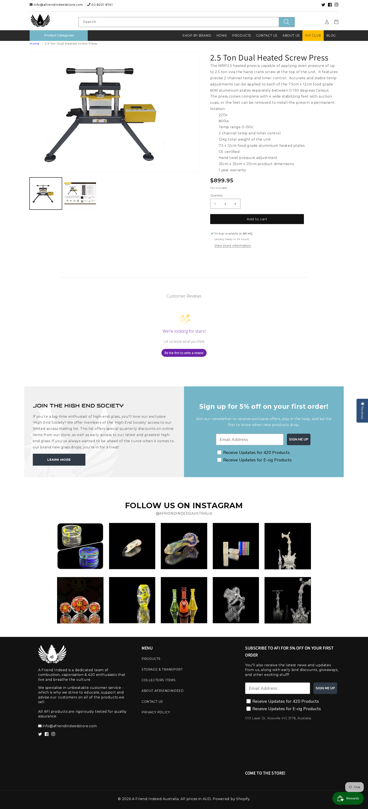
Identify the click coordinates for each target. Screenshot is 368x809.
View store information (232, 246)
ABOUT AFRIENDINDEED (163, 691)
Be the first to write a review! (184, 353)
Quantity (216, 195)
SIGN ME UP (298, 439)
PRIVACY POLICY (156, 712)
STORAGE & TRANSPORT (162, 669)
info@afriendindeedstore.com (58, 5)
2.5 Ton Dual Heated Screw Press (71, 43)
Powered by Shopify (231, 799)
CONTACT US (152, 702)
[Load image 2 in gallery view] (80, 193)
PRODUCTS (151, 659)
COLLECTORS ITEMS (159, 680)
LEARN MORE (59, 460)
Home (34, 43)
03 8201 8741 (101, 5)
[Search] (287, 22)
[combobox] (187, 22)
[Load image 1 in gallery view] (46, 193)
